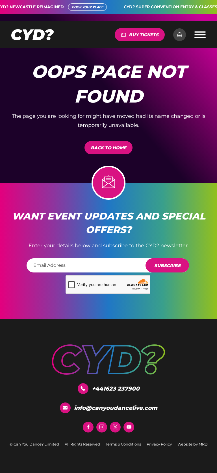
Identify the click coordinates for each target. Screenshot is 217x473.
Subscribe (167, 265)
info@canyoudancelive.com (115, 407)
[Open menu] (200, 34)
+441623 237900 (116, 388)
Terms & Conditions (123, 444)
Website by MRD (192, 444)
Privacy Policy (159, 444)
